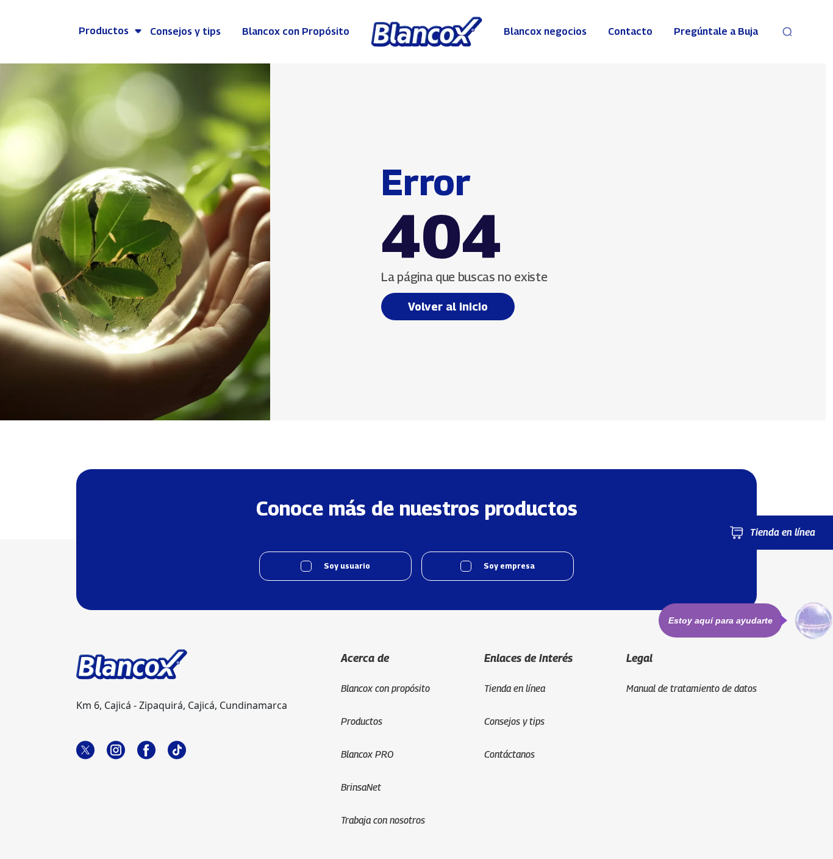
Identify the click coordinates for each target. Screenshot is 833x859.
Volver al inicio (448, 306)
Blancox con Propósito (295, 31)
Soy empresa (509, 565)
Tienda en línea (782, 532)
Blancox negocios (545, 31)
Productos (104, 31)
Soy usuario (347, 565)
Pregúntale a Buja (716, 31)
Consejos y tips (185, 31)
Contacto (630, 31)
